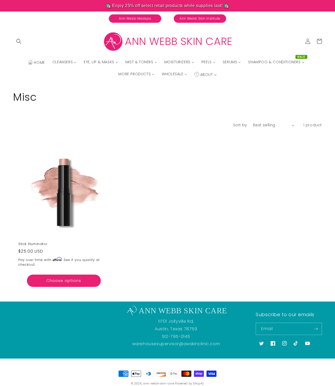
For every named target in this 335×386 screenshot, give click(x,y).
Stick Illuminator (32, 244)
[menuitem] (36, 62)
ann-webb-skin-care (158, 383)
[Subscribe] (316, 329)
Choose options (63, 280)
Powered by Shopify (189, 383)
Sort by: (240, 125)
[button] (19, 41)
